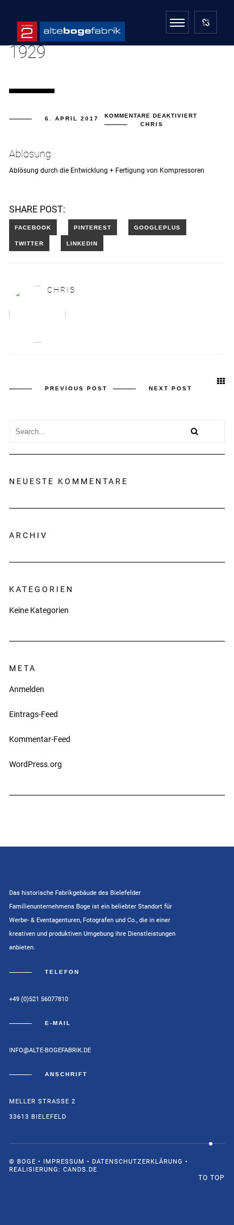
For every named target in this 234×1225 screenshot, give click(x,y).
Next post (170, 388)
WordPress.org (35, 764)
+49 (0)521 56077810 (38, 999)
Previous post (76, 388)
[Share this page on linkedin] (82, 243)
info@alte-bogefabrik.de (50, 1050)
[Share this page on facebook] (33, 227)
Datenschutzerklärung (137, 1161)
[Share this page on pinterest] (92, 227)
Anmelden (26, 689)
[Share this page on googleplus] (157, 227)
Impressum (64, 1161)
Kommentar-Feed (39, 739)
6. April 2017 (72, 118)
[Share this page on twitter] (29, 243)
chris (152, 124)
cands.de (80, 1169)
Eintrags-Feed (33, 714)
